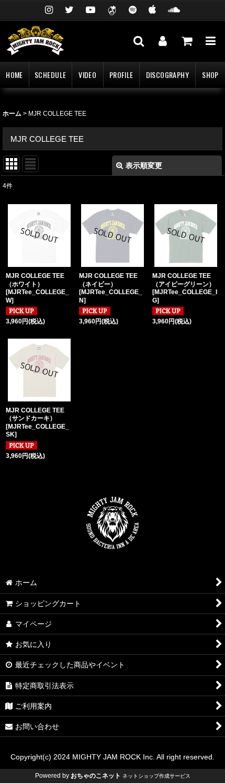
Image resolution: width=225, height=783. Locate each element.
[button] (138, 41)
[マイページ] (162, 41)
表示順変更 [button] (144, 165)
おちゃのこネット (96, 775)
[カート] (186, 41)
